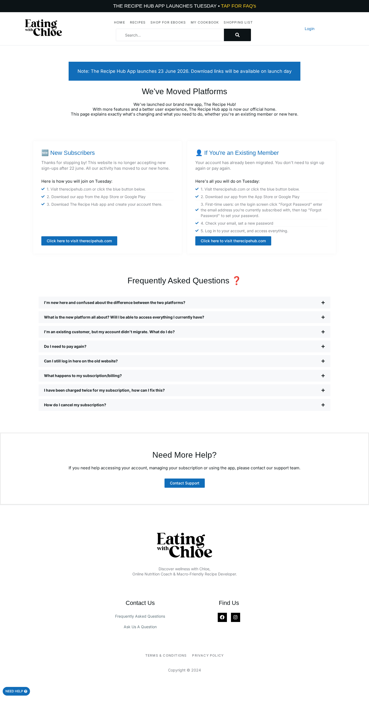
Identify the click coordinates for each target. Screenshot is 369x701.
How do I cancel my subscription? (75, 404)
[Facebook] (222, 617)
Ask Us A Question (140, 626)
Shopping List (238, 22)
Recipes (138, 22)
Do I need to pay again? (65, 346)
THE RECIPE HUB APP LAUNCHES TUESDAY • (184, 6)
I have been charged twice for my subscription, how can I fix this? (104, 390)
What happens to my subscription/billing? (83, 375)
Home (119, 22)
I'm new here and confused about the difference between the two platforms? (114, 302)
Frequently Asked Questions (140, 616)
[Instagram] (235, 617)
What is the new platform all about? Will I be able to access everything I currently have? (124, 317)
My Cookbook (205, 22)
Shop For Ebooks (168, 22)
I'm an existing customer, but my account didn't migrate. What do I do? (109, 331)
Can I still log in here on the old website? (81, 361)
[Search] (237, 35)
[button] (184, 303)
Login (309, 28)
